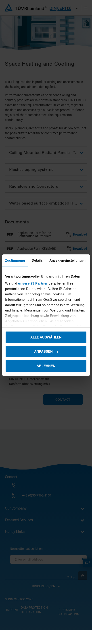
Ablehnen (46, 366)
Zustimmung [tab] (15, 260)
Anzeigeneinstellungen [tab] (67, 260)
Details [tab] (37, 260)
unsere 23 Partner (33, 283)
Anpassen (43, 351)
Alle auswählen (46, 337)
